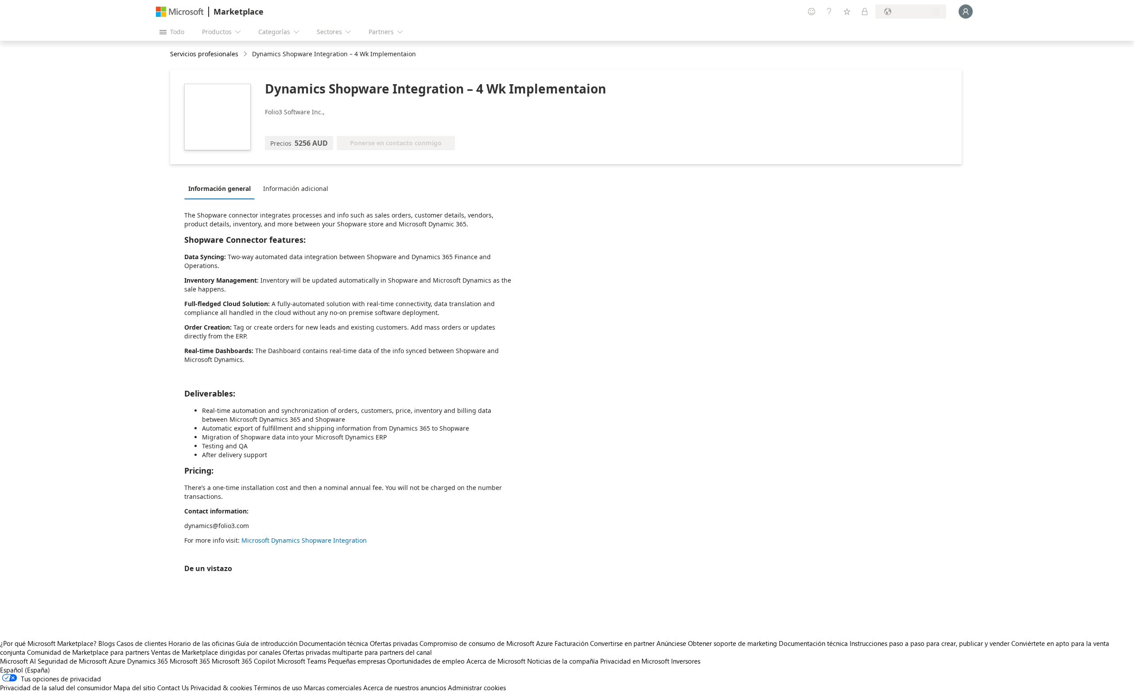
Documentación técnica (333, 643)
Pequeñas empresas (356, 661)
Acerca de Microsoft (495, 661)
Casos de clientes (142, 643)
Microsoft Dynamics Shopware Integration (304, 540)
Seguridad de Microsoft (72, 661)
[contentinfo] (246, 54)
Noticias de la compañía (562, 661)
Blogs (106, 643)
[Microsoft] (180, 12)
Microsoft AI (18, 661)
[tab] (221, 188)
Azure (117, 661)
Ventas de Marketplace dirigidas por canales (216, 652)
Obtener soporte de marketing (732, 643)
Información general (219, 188)
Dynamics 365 (147, 661)
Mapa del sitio (134, 687)
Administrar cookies (477, 687)
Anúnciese (671, 643)
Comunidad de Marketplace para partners (88, 652)
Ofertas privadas (394, 643)
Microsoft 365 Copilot (244, 661)
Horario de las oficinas (201, 643)
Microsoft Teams (301, 661)
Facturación (571, 643)
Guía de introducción (266, 643)
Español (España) (25, 669)
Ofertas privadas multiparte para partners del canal (357, 652)
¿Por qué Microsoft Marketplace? (48, 643)
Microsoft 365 (190, 661)
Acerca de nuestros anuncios (404, 687)
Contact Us (173, 687)
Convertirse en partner (622, 643)
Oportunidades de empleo (426, 661)
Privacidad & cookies (221, 687)
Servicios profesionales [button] (204, 54)
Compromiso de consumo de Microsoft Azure (487, 643)
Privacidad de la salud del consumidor (56, 687)
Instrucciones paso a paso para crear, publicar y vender (930, 643)
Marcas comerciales (332, 687)
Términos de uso (278, 687)
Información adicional (295, 188)
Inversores (685, 661)
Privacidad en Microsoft (634, 661)
